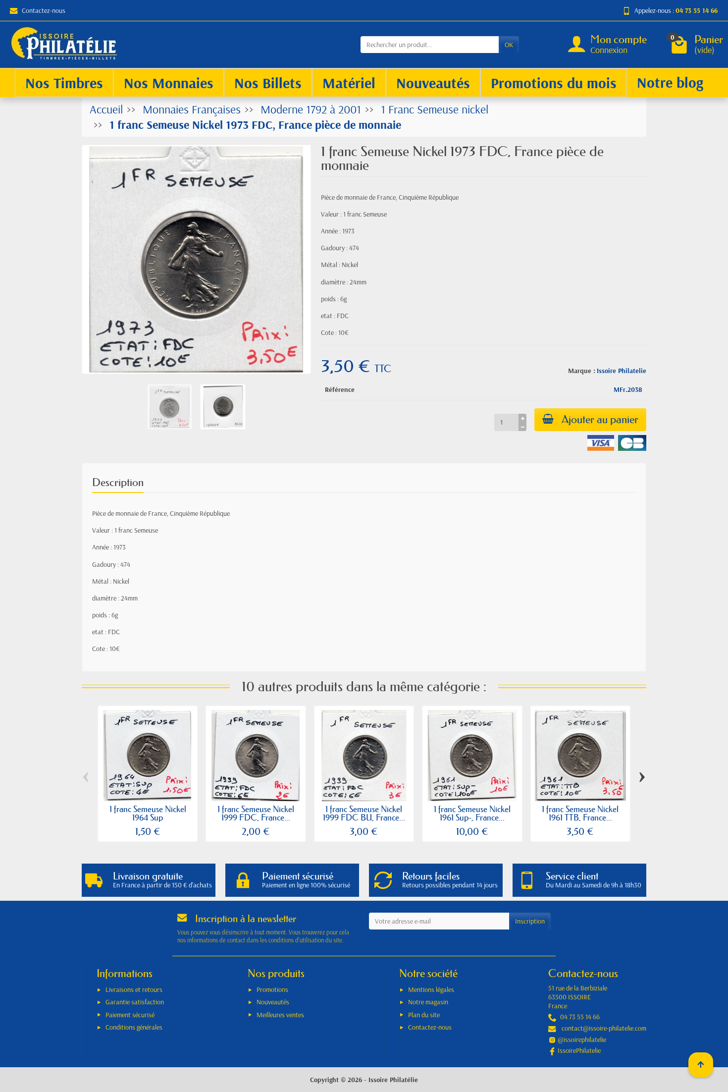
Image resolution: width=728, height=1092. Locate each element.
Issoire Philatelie (621, 370)
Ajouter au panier (600, 419)
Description (118, 482)
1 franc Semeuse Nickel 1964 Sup (147, 813)
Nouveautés (273, 1001)
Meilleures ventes (280, 1014)
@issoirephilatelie (582, 1039)
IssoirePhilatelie (579, 1050)
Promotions (272, 989)
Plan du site (424, 1014)
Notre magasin (428, 1001)
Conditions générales (133, 1027)
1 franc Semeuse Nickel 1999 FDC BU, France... (364, 813)
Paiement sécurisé (130, 1014)
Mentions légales (431, 989)
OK (509, 44)
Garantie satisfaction (134, 1001)
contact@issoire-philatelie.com (604, 1028)
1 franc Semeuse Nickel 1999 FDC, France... (255, 813)
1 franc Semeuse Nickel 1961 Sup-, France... (472, 813)
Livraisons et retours (133, 989)
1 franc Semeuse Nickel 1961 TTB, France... (580, 813)
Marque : (581, 370)
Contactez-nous (43, 10)
